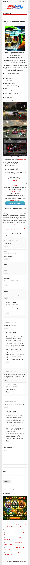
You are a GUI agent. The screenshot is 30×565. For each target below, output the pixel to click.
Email (4, 471)
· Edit (17, 240)
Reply (6, 246)
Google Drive (22, 191)
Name (4, 466)
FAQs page (12, 224)
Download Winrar (22, 159)
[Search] (26, 1)
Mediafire (16, 191)
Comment (5, 450)
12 (18, 23)
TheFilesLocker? (9, 191)
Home (4, 16)
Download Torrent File (15, 200)
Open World (5, 229)
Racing (10, 229)
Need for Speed (23, 228)
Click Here (15, 180)
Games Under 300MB (10, 16)
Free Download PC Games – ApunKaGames (17, 561)
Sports (14, 229)
